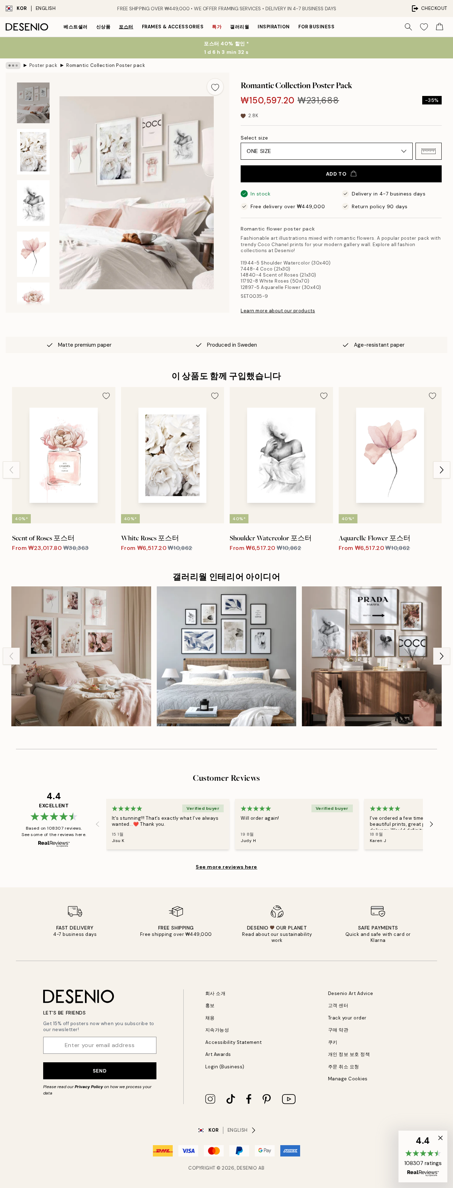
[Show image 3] (33, 203)
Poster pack (43, 65)
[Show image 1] (33, 103)
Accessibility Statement (233, 1042)
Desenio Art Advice (350, 993)
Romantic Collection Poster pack (105, 65)
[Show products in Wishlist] (424, 26)
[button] (428, 151)
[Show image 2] (33, 152)
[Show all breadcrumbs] (13, 65)
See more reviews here (226, 867)
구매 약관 (338, 1030)
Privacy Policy (89, 1087)
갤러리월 (239, 27)
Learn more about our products (278, 311)
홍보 (210, 1005)
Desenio (247, 1168)
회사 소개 (215, 993)
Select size (254, 138)
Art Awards (218, 1054)
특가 (217, 27)
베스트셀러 (76, 27)
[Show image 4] (33, 254)
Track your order (347, 1018)
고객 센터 (338, 1005)
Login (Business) (225, 1067)
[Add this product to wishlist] (215, 86)
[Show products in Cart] (439, 26)
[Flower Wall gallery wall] (81, 656)
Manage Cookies (348, 1079)
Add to (336, 174)
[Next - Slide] (441, 469)
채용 (210, 1018)
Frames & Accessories (172, 27)
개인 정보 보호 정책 (349, 1054)
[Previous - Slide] (11, 469)
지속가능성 (217, 1030)
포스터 (126, 27)
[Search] (408, 27)
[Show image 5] (33, 305)
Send (100, 1071)
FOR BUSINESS (316, 27)
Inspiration (274, 27)
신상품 (103, 27)
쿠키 (333, 1042)
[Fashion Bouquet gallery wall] (372, 656)
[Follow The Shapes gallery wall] (227, 656)
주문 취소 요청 (343, 1067)
